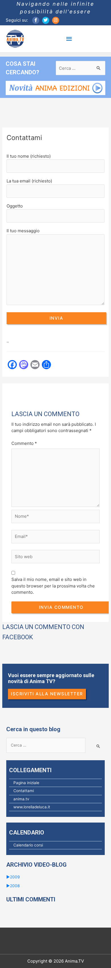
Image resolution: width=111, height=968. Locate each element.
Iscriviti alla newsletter (47, 693)
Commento (24, 443)
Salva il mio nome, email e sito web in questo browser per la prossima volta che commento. (53, 586)
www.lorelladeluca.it (31, 807)
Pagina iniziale (26, 782)
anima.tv (21, 799)
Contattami (23, 790)
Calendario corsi (28, 845)
